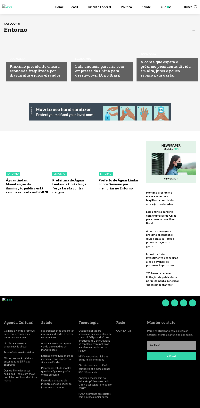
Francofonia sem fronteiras (19, 352)
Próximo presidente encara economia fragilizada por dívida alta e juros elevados (35, 71)
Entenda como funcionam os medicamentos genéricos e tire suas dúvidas (57, 359)
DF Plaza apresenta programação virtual (15, 345)
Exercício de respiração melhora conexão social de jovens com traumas (56, 384)
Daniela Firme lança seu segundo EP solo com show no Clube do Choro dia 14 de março (20, 375)
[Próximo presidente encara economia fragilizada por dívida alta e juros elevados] (34, 58)
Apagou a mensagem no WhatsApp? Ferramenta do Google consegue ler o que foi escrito (95, 382)
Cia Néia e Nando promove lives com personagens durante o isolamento (19, 334)
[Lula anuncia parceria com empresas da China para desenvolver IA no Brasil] (100, 58)
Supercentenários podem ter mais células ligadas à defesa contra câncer (57, 334)
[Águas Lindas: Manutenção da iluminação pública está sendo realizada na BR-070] (26, 154)
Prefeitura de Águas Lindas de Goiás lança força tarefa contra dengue (69, 186)
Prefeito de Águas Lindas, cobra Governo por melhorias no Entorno (119, 184)
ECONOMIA (17, 58)
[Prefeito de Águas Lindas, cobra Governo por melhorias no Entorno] (119, 154)
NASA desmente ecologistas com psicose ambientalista (95, 395)
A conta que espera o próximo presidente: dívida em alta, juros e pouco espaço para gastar (165, 68)
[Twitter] (183, 302)
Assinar (171, 356)
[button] (191, 7)
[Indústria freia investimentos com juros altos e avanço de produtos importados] (188, 258)
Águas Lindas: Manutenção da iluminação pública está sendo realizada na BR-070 (27, 186)
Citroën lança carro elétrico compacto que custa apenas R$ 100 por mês (94, 369)
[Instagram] (174, 302)
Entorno (13, 173)
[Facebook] (165, 302)
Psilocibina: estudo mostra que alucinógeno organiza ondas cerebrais (56, 371)
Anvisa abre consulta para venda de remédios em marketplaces (56, 346)
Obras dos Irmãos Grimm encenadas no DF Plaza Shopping (18, 361)
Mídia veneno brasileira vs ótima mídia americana (93, 358)
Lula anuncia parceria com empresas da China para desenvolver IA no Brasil (99, 71)
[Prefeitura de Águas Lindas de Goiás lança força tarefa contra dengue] (72, 154)
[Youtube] (192, 302)
